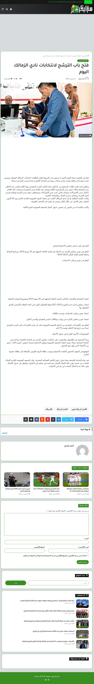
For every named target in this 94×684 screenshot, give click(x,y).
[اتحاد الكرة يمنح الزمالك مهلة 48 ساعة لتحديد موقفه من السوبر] (46, 479)
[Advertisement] (46, 32)
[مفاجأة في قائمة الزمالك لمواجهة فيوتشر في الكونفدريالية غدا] (76, 479)
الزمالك (48, 409)
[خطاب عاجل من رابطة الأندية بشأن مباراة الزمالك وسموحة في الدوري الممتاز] (82, 624)
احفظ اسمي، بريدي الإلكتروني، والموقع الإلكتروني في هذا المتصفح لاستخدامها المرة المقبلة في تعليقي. (55, 555)
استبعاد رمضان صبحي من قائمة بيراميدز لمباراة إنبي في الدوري (53, 631)
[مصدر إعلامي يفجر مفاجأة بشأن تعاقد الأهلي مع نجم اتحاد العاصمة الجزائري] (82, 614)
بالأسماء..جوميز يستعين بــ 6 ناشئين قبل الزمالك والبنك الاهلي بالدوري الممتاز (48, 641)
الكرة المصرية (75, 56)
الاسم (86, 538)
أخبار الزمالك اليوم (79, 409)
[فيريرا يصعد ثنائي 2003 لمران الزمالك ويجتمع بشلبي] (17, 479)
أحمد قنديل (81, 79)
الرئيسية (84, 56)
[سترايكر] (81, 9)
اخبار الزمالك (61, 409)
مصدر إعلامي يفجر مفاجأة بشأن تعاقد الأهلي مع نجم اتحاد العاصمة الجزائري (49, 611)
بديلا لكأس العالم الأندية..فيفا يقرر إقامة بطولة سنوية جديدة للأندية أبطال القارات (47, 601)
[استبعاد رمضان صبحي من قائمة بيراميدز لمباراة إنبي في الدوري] (82, 634)
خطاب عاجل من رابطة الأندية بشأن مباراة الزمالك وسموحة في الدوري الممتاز (49, 621)
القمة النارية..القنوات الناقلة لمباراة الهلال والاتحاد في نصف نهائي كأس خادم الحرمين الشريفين (54, 2)
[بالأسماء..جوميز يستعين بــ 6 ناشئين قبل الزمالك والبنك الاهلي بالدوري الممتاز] (82, 644)
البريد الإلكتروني (83, 547)
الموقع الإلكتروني (39, 547)
